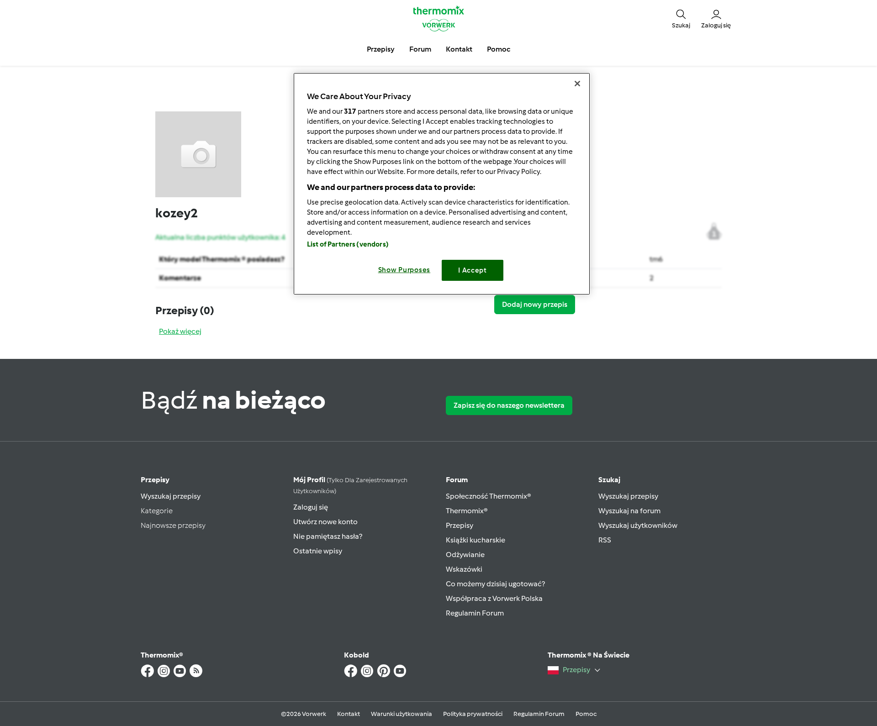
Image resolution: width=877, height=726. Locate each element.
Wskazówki (464, 569)
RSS (604, 540)
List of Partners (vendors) (348, 244)
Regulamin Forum (475, 613)
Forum (457, 479)
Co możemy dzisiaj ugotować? (495, 583)
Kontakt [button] (459, 49)
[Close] (577, 84)
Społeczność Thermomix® (488, 496)
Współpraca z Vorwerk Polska (494, 598)
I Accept (472, 270)
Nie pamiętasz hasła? (327, 536)
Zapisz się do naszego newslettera (509, 405)
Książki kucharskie (475, 540)
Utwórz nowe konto (325, 521)
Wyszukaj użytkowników (637, 525)
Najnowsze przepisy (173, 525)
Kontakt (348, 714)
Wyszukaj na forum (629, 510)
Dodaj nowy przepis (534, 304)
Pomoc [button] (498, 49)
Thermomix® (467, 510)
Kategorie (157, 510)
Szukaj (609, 479)
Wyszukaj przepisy (171, 496)
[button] (681, 18)
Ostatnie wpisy (317, 551)
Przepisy (155, 479)
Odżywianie (465, 554)
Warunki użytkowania (401, 714)
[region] (441, 184)
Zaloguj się (310, 507)
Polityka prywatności (472, 714)
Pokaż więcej (180, 331)
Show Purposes (404, 270)
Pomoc (586, 714)
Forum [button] (420, 49)
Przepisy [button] (381, 49)
